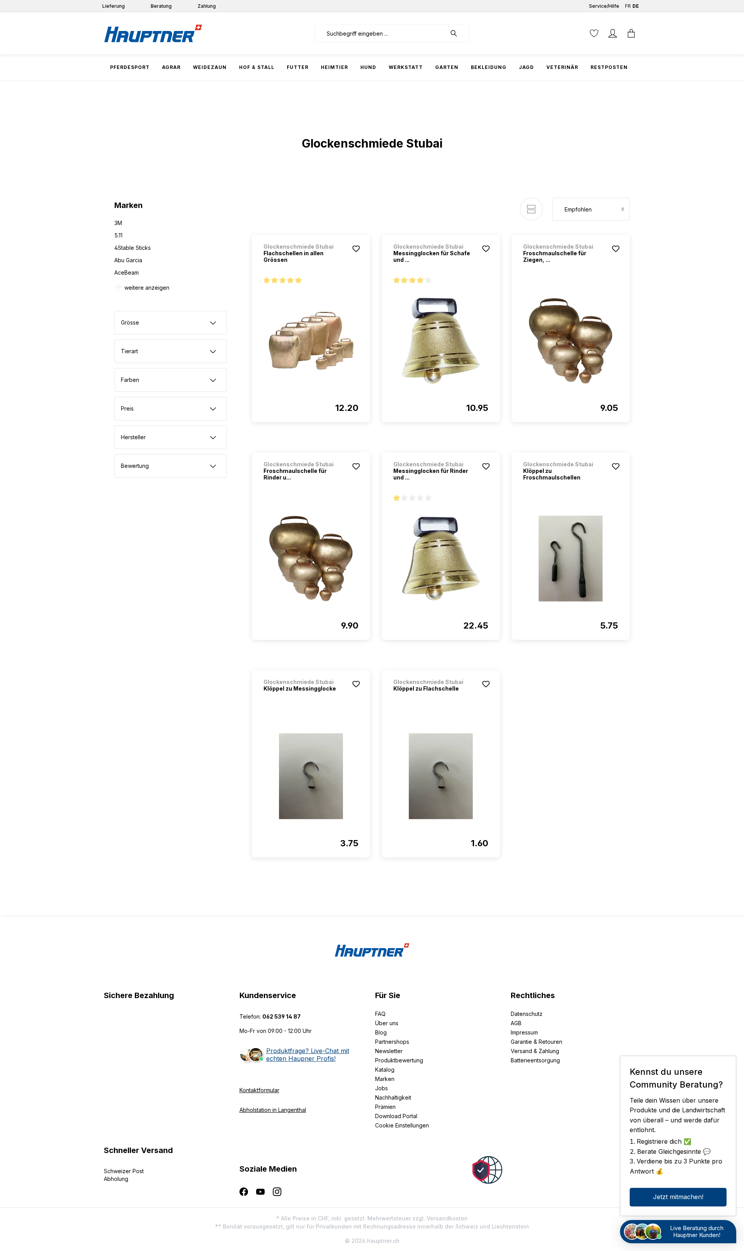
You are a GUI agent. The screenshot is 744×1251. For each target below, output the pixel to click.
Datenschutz (526, 1013)
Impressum (524, 1032)
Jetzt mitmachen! (678, 1197)
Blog (381, 1032)
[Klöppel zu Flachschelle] (440, 776)
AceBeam (126, 272)
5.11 (118, 235)
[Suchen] (457, 33)
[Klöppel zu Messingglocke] (311, 776)
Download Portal (396, 1116)
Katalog (384, 1069)
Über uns (386, 1023)
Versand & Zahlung (535, 1051)
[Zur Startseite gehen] (153, 33)
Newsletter (389, 1051)
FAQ (380, 1013)
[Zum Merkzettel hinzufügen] (356, 248)
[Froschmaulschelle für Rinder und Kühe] (311, 558)
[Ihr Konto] (612, 33)
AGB (516, 1023)
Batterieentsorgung (535, 1060)
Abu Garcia (128, 260)
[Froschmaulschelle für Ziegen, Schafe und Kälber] (570, 340)
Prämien (385, 1106)
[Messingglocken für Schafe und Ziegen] (440, 340)
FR (628, 6)
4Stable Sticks (132, 247)
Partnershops (392, 1041)
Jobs (381, 1088)
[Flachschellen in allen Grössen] (311, 340)
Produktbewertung (399, 1060)
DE (635, 6)
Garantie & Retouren (536, 1041)
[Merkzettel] (594, 33)
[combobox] (380, 33)
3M (118, 223)
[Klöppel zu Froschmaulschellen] (570, 558)
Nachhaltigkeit (393, 1097)
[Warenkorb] (631, 33)
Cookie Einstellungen (402, 1125)
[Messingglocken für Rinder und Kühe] (440, 558)
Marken (384, 1079)
